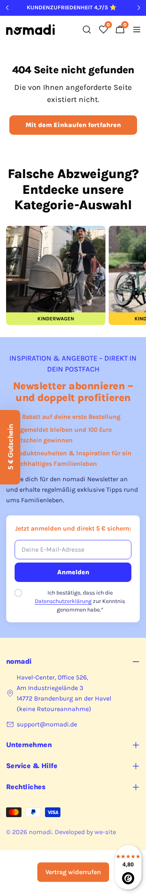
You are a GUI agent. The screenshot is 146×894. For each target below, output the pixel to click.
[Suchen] (87, 29)
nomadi (40, 832)
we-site (105, 832)
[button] (10, 447)
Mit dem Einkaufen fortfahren (73, 125)
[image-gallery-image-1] (55, 275)
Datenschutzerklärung (63, 601)
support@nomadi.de (47, 724)
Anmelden (73, 572)
